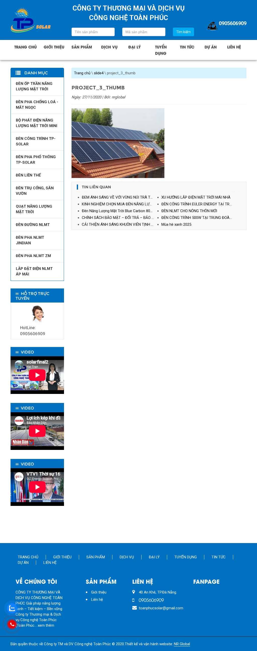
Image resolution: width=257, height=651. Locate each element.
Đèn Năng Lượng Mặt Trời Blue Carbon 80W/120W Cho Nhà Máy (122, 211)
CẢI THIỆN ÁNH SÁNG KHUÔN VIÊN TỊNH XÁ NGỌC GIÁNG (122, 224)
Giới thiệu (54, 46)
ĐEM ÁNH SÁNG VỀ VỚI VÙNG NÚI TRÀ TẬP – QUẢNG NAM (122, 197)
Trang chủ (25, 46)
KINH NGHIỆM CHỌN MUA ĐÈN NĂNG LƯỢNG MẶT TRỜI (122, 204)
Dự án (211, 46)
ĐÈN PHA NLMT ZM (33, 256)
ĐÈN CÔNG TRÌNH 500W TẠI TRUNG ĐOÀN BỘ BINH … (201, 217)
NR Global (182, 644)
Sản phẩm (82, 46)
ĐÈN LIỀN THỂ (28, 175)
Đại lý (134, 46)
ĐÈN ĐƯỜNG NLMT (33, 224)
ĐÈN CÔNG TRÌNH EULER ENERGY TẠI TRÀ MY (199, 204)
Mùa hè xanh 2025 (176, 224)
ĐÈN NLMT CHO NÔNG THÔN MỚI (189, 211)
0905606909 (232, 23)
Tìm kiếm (183, 32)
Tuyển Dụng (161, 50)
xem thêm (46, 625)
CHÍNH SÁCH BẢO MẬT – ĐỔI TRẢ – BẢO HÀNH (122, 217)
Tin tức (187, 46)
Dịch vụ (109, 46)
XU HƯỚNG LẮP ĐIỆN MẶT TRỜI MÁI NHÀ (195, 197)
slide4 (98, 73)
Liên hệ (234, 46)
